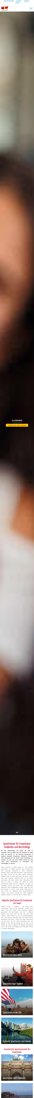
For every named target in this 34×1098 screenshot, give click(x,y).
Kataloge (26, 1)
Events (17, 3)
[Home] (4, 9)
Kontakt (18, 1)
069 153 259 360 (8, 1)
